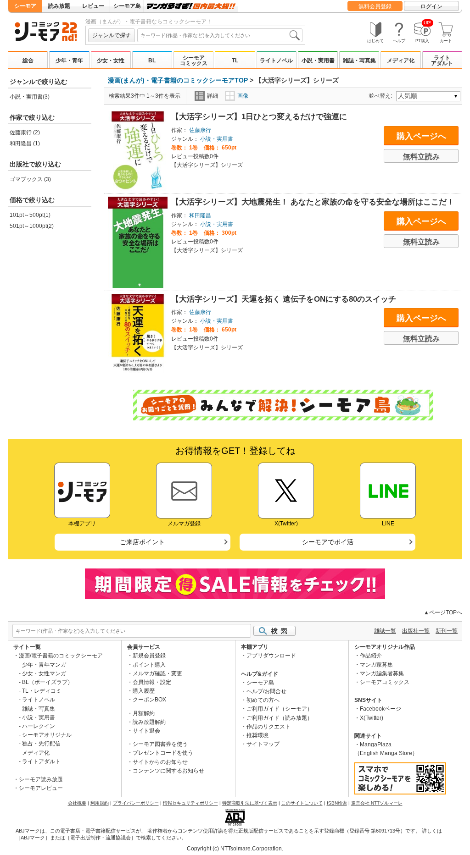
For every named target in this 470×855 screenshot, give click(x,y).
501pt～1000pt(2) (32, 226)
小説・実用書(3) (30, 97)
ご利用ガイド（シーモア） (279, 709)
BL (152, 60)
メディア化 (400, 60)
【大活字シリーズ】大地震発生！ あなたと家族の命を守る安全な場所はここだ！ (312, 202)
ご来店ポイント (142, 542)
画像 (242, 96)
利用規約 (99, 802)
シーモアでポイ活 (327, 542)
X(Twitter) (371, 718)
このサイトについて (302, 802)
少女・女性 (110, 60)
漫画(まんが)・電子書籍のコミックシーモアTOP (178, 80)
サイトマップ (263, 744)
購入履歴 (144, 691)
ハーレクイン (38, 726)
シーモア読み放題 (41, 779)
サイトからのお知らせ (160, 762)
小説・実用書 (318, 60)
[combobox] (219, 35)
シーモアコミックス (193, 60)
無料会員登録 (375, 6)
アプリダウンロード (271, 655)
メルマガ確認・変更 (157, 673)
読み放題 (59, 6)
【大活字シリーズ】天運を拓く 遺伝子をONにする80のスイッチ (283, 299)
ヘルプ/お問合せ (266, 691)
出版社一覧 (416, 631)
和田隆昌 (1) (25, 143)
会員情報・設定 (152, 682)
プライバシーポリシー (136, 802)
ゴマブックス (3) (30, 179)
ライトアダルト (442, 60)
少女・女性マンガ (44, 673)
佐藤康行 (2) (25, 132)
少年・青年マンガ (44, 665)
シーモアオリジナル (47, 735)
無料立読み (421, 156)
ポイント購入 (149, 665)
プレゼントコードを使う (163, 753)
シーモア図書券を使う (160, 744)
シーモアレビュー (41, 788)
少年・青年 (69, 60)
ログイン (431, 6)
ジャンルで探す (111, 35)
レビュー (93, 6)
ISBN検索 (337, 802)
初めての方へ (263, 700)
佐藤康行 (200, 130)
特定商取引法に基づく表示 (249, 802)
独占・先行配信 (41, 743)
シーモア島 (127, 6)
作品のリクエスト (268, 726)
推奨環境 (257, 735)
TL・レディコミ (42, 691)
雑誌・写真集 (359, 60)
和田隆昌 (200, 215)
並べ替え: (382, 96)
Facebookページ (380, 709)
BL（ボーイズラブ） (47, 682)
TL (235, 60)
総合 (28, 60)
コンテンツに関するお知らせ (168, 770)
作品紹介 (371, 655)
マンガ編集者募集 (382, 673)
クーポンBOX (149, 699)
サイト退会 (146, 731)
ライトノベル (276, 60)
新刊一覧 (447, 631)
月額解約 (144, 713)
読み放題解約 (149, 722)
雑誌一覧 (385, 631)
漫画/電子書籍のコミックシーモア (61, 655)
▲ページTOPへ (443, 612)
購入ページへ (421, 136)
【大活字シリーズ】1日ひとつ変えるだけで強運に (259, 116)
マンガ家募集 (376, 665)
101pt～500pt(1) (30, 215)
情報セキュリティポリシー (190, 802)
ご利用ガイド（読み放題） (279, 718)
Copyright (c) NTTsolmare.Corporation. (235, 848)
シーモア (25, 6)
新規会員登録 (149, 655)
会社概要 (77, 802)
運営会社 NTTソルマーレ (377, 802)
